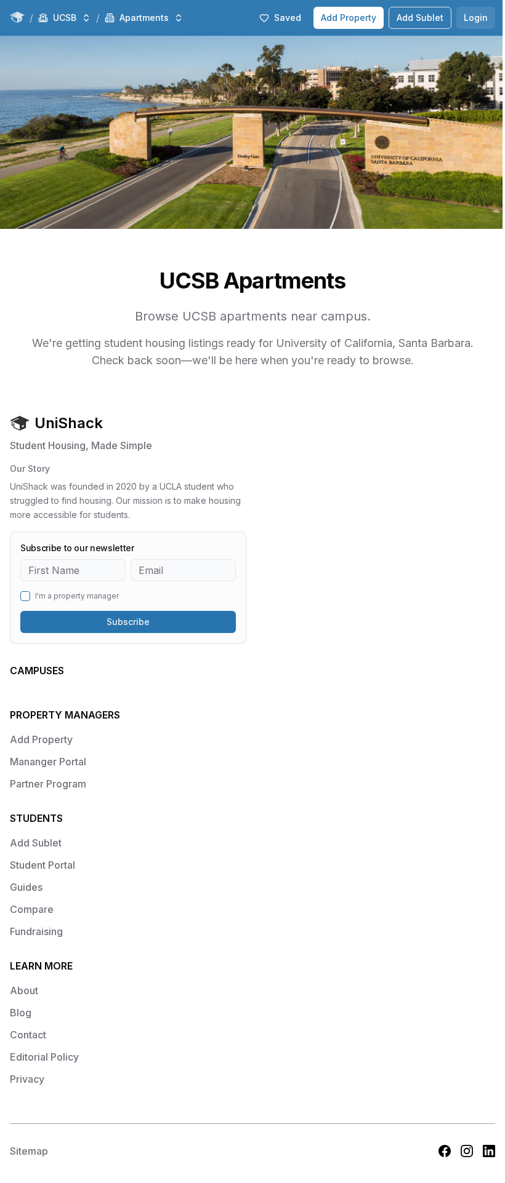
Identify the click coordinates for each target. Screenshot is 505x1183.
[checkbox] (25, 596)
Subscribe (128, 621)
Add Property (348, 17)
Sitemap (29, 1151)
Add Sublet (420, 17)
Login (476, 17)
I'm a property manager (77, 596)
